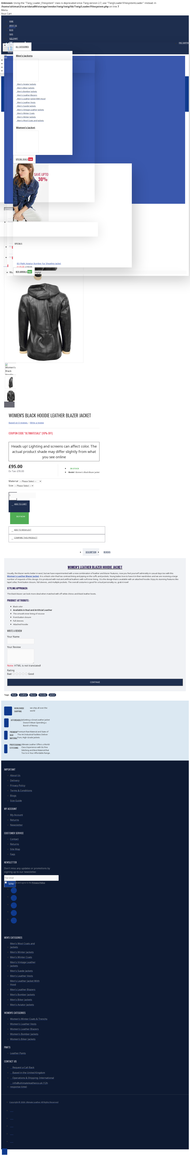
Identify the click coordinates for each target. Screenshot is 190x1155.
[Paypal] (11, 1125)
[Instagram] (14, 905)
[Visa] (11, 1110)
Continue (95, 682)
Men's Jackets (24, 55)
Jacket (52, 694)
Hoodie (43, 694)
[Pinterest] (14, 920)
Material (13, 481)
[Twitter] (14, 898)
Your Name (13, 636)
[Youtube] (14, 913)
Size (11, 485)
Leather (23, 694)
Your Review (14, 647)
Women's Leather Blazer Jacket (23, 576)
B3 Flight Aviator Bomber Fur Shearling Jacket (39, 263)
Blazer (33, 694)
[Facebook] (14, 890)
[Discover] (11, 1141)
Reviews (107, 552)
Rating (10, 670)
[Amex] (11, 1133)
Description (91, 552)
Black (14, 694)
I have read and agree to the (26, 882)
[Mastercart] (11, 1118)
